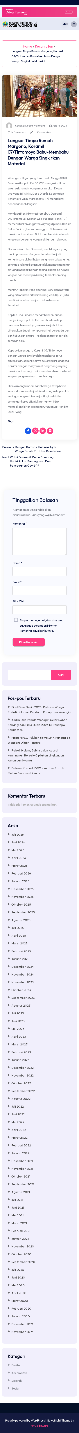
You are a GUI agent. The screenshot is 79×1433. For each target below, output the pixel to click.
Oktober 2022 (21, 1083)
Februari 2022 (21, 1145)
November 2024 (22, 974)
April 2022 (18, 1130)
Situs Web (18, 601)
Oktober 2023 (21, 990)
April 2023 (18, 1036)
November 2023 (22, 982)
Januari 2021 (20, 1238)
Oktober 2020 (21, 1254)
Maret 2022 (19, 1137)
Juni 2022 (18, 1114)
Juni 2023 (18, 1021)
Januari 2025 (20, 959)
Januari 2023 (20, 1060)
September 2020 (23, 1262)
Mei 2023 (17, 1029)
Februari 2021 (20, 1231)
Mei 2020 (18, 1285)
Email (16, 582)
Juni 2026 (18, 842)
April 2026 (18, 858)
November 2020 (22, 1246)
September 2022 (23, 1091)
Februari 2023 (21, 1052)
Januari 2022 (20, 1153)
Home (27, 46)
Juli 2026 (17, 834)
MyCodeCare (39, 1425)
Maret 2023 (19, 1044)
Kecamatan (44, 46)
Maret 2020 (19, 1301)
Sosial (15, 1388)
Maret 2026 (19, 865)
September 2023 (23, 998)
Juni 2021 (17, 1207)
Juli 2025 (17, 928)
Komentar (19, 523)
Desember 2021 (22, 1161)
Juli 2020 (17, 1269)
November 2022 (22, 1075)
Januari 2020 (20, 1316)
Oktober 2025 (21, 904)
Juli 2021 (17, 1200)
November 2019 (22, 1332)
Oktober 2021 (20, 1176)
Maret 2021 (19, 1223)
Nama (17, 563)
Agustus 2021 (20, 1192)
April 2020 (18, 1293)
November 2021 (22, 1168)
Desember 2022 (22, 1067)
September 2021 (22, 1184)
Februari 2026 (21, 873)
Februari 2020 (21, 1308)
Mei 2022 (17, 1122)
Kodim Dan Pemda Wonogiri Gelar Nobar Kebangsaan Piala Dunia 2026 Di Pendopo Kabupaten (37, 725)
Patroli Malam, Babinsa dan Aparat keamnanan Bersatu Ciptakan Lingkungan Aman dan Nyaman (36, 755)
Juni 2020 (18, 1277)
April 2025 (18, 935)
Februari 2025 (21, 951)
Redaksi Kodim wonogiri (30, 125)
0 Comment (18, 132)
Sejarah (16, 1380)
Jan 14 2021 (59, 125)
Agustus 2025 (20, 920)
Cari (61, 675)
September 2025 (23, 912)
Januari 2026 (20, 881)
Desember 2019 (22, 1324)
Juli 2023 (17, 1013)
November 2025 (22, 897)
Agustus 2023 (20, 1005)
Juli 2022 (17, 1106)
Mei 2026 (17, 850)
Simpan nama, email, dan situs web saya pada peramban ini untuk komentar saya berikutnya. (41, 625)
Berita (15, 1365)
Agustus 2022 (20, 1099)
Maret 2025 (19, 943)
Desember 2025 (22, 889)
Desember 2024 (22, 966)
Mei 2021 (17, 1215)
